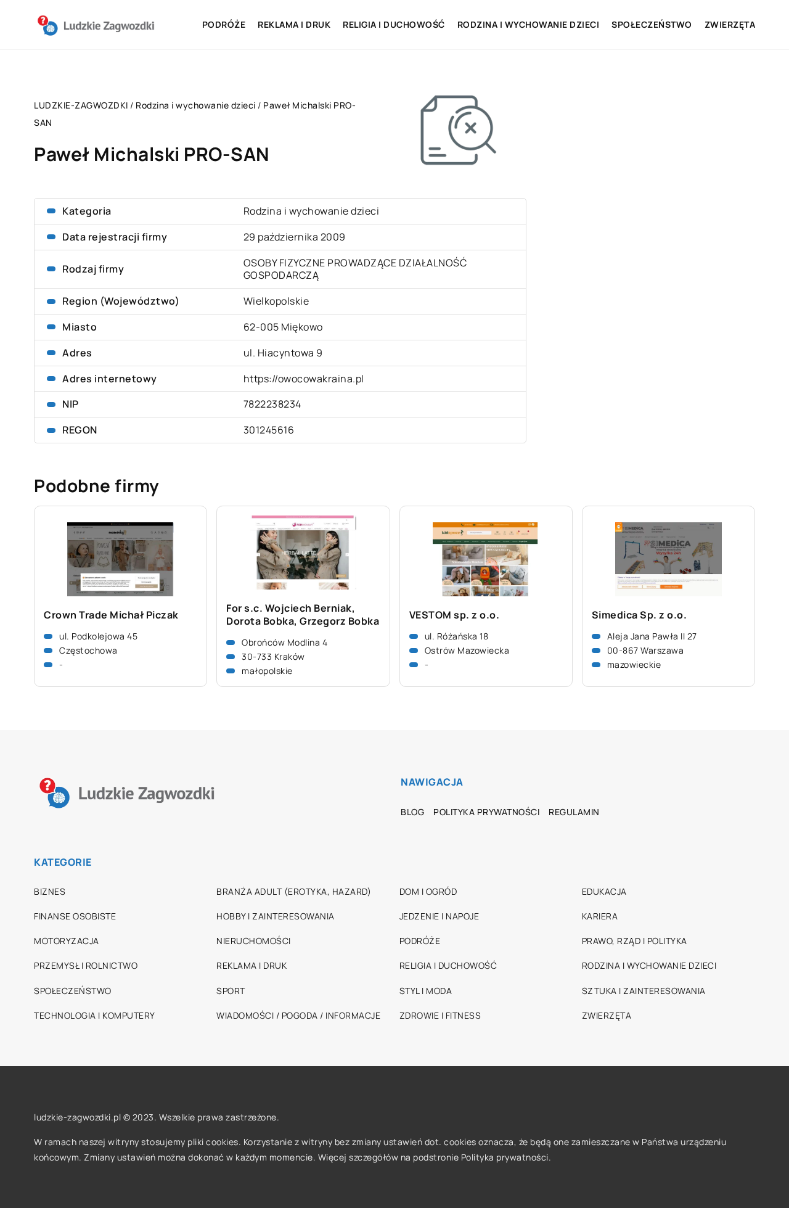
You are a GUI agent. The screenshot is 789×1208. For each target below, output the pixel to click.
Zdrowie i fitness (440, 1015)
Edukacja (604, 891)
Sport (230, 990)
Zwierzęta (730, 24)
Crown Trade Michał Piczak (111, 615)
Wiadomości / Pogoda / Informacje (298, 1015)
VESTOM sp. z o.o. (454, 615)
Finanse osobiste (75, 916)
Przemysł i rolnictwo (85, 965)
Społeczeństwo (651, 24)
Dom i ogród (428, 891)
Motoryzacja (66, 941)
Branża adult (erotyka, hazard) (293, 891)
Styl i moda (425, 990)
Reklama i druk (294, 24)
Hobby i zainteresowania (275, 916)
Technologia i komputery (94, 1015)
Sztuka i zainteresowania (644, 990)
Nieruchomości (253, 941)
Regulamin (574, 812)
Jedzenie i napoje (439, 916)
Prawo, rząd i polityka (634, 941)
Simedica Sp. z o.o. (639, 615)
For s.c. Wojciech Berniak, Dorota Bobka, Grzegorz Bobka (302, 615)
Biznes (49, 891)
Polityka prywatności (486, 812)
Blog (412, 812)
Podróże (224, 24)
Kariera (600, 916)
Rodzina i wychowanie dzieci (528, 24)
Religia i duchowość (394, 24)
